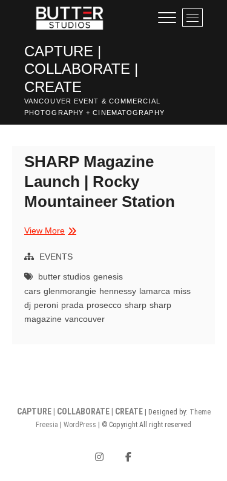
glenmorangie (70, 291)
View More (48, 231)
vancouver (85, 319)
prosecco (104, 305)
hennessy (117, 291)
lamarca (154, 291)
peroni (46, 305)
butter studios (64, 276)
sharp (135, 305)
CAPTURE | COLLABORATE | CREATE (81, 69)
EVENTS (56, 256)
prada (72, 305)
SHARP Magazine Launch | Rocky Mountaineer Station (99, 181)
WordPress (80, 424)
